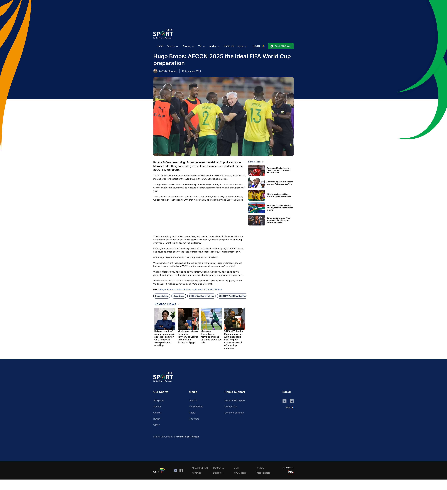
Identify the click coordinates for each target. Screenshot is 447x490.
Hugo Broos (178, 296)
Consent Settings (234, 412)
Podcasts (194, 418)
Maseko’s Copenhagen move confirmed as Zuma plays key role (211, 337)
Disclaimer (218, 473)
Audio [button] (212, 46)
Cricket (157, 412)
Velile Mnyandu (169, 71)
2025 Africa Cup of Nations (201, 296)
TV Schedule (196, 406)
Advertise (196, 473)
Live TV (193, 400)
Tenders (260, 468)
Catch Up (229, 46)
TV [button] (199, 46)
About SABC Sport (235, 400)
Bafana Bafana (161, 296)
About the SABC (200, 468)
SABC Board (240, 473)
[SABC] (159, 470)
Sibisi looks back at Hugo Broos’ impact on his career (279, 195)
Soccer (157, 406)
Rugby (156, 418)
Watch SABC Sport (283, 46)
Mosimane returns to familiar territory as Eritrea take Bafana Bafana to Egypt (188, 337)
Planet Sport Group (188, 436)
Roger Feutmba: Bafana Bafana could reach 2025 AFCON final (191, 289)
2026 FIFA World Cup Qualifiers (233, 296)
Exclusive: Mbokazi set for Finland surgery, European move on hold (278, 170)
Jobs (236, 468)
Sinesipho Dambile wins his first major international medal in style (280, 207)
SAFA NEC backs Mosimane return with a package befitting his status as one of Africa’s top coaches (233, 339)
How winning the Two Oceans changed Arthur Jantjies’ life (280, 183)
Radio (192, 412)
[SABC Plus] (290, 407)
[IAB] (291, 472)
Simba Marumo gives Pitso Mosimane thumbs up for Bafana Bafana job (278, 220)
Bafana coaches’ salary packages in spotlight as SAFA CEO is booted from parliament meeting (164, 338)
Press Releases (263, 473)
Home (160, 46)
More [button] (240, 46)
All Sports (158, 400)
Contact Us (231, 406)
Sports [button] (171, 46)
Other (156, 424)
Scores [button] (186, 46)
